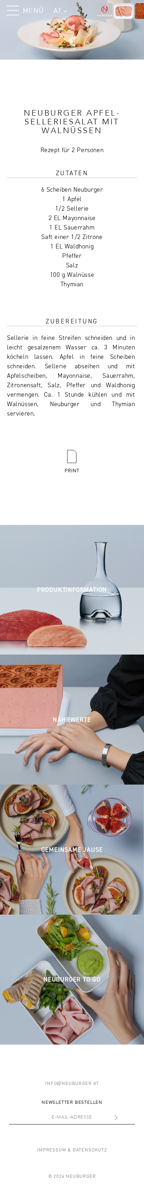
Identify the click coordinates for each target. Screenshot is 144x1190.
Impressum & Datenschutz (72, 1150)
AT (57, 11)
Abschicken (101, 1119)
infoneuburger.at (72, 1083)
